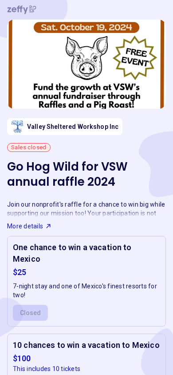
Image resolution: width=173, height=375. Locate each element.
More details (25, 226)
